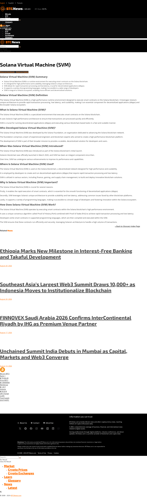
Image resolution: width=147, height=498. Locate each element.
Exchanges (9, 35)
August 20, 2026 (6, 266)
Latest (12, 487)
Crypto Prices (17, 469)
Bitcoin (8, 14)
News (8, 484)
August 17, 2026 (6, 333)
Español (11, 3)
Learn (8, 477)
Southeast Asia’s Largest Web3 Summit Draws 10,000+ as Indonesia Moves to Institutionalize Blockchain (67, 287)
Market (9, 466)
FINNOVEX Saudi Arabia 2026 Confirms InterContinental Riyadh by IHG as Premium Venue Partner (65, 320)
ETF (6, 16)
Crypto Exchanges (21, 473)
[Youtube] (42, 428)
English (2, 3)
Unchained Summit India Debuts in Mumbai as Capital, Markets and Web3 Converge (63, 354)
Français (19, 3)
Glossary (8, 22)
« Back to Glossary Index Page (127, 226)
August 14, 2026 (6, 366)
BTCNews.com (16, 495)
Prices (7, 18)
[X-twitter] (20, 428)
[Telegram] (25, 428)
